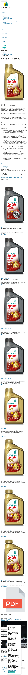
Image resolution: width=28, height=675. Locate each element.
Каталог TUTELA (19, 619)
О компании (4, 33)
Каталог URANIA (12, 619)
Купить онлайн (4, 165)
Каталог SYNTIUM (5, 619)
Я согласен (11, 671)
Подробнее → (4, 234)
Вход (4, 1)
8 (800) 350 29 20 (4, 659)
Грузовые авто (6, 16)
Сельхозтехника (6, 17)
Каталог (3, 12)
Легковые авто (6, 14)
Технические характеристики (17, 177)
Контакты (4, 41)
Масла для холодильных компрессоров (11, 24)
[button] (3, 181)
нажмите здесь (12, 670)
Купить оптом (4, 163)
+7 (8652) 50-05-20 (5, 651)
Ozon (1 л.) (5, 166)
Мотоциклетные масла (7, 18)
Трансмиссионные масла (8, 19)
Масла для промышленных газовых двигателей (13, 26)
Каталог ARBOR (4, 620)
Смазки (4, 22)
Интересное (4, 37)
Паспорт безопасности (6, 177)
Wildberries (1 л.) (6, 167)
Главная (4, 27)
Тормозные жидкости (7, 23)
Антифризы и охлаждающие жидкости (11, 21)
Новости (3, 29)
